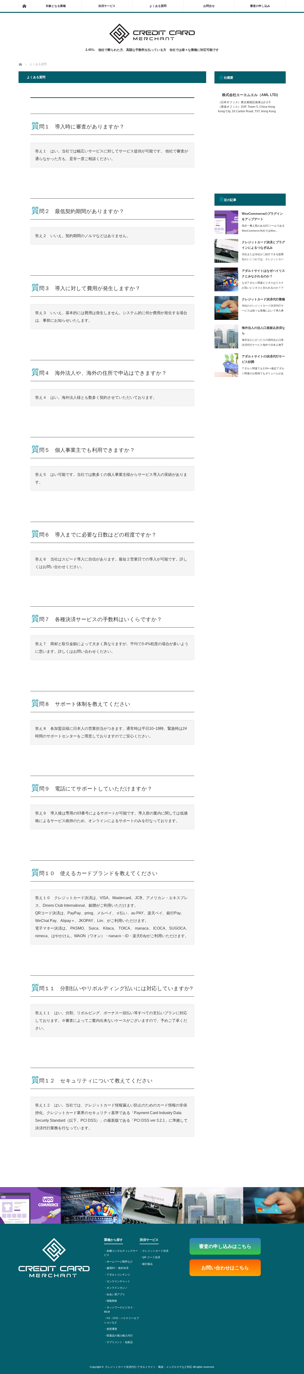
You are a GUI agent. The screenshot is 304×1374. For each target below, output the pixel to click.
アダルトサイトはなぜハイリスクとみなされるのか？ (263, 273)
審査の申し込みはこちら (225, 1246)
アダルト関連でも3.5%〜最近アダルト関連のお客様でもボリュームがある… (263, 373)
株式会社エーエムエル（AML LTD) (250, 95)
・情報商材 (110, 1300)
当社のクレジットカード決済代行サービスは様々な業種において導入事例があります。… (263, 310)
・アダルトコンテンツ (117, 1274)
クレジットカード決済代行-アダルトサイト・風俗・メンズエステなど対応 (148, 1366)
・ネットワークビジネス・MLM (119, 1309)
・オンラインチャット (117, 1281)
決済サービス (106, 6)
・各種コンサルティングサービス (121, 1253)
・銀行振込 (146, 1263)
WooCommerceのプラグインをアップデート (262, 216)
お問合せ (209, 6)
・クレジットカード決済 (154, 1250)
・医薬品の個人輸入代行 (118, 1335)
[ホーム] (24, 6)
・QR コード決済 (150, 1257)
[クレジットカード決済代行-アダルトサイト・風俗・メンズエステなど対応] (152, 43)
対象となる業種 (56, 6)
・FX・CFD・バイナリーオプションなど (121, 1320)
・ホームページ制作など (118, 1261)
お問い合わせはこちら (225, 1267)
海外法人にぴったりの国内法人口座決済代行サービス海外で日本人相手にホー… (263, 344)
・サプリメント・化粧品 (118, 1342)
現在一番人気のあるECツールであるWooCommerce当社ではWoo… (263, 228)
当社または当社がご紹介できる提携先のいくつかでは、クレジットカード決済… (263, 259)
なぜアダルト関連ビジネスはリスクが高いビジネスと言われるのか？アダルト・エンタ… (263, 287)
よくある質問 (157, 6)
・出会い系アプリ (114, 1294)
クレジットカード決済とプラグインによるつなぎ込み (263, 244)
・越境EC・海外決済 (116, 1268)
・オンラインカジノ (116, 1287)
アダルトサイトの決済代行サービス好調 (263, 359)
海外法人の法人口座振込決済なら (263, 330)
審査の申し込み (260, 6)
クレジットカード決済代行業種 (263, 299)
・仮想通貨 (110, 1328)
